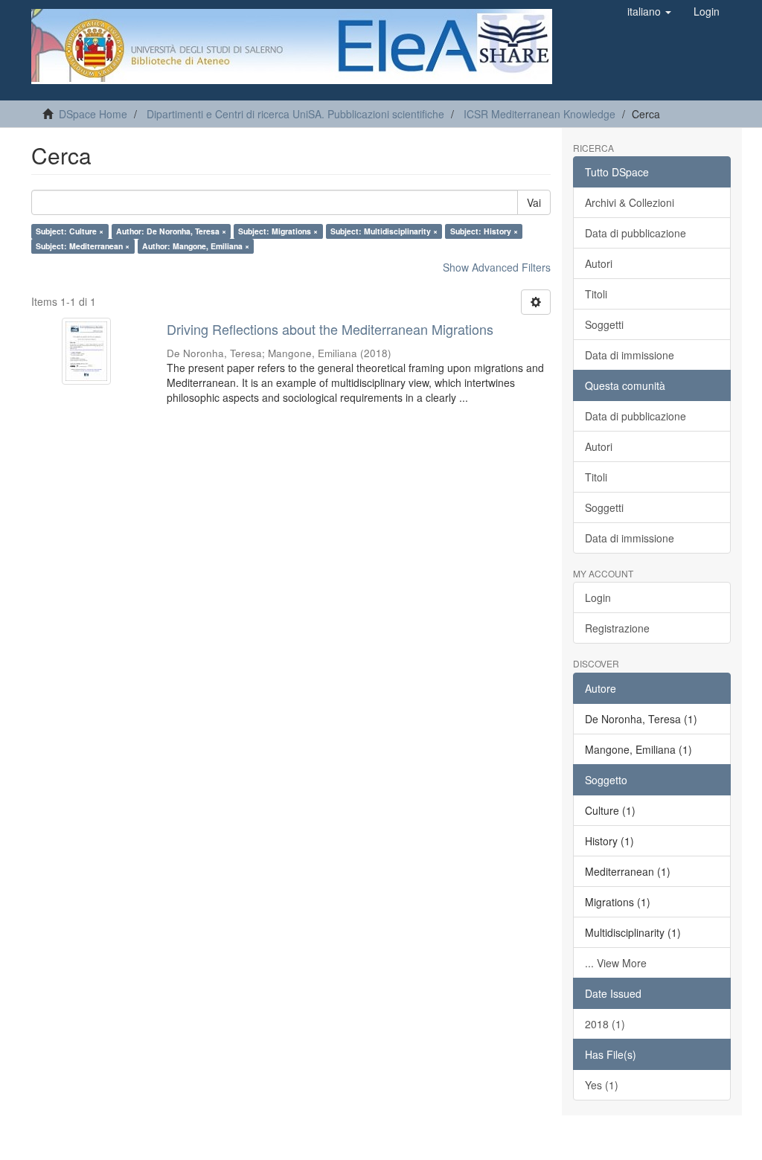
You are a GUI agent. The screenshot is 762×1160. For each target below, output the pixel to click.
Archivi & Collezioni (629, 202)
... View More (616, 962)
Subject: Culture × (69, 231)
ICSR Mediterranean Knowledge (539, 113)
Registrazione (617, 628)
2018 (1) (605, 1023)
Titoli (596, 293)
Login (598, 597)
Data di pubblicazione (635, 232)
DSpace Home (93, 113)
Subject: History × (484, 231)
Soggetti (604, 324)
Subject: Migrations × (278, 231)
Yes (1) (601, 1084)
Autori (598, 263)
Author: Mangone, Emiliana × (195, 245)
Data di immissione (629, 354)
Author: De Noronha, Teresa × (171, 231)
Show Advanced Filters (497, 267)
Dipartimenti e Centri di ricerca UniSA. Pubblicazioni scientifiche (295, 113)
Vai (534, 202)
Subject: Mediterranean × (82, 245)
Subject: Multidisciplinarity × (384, 231)
